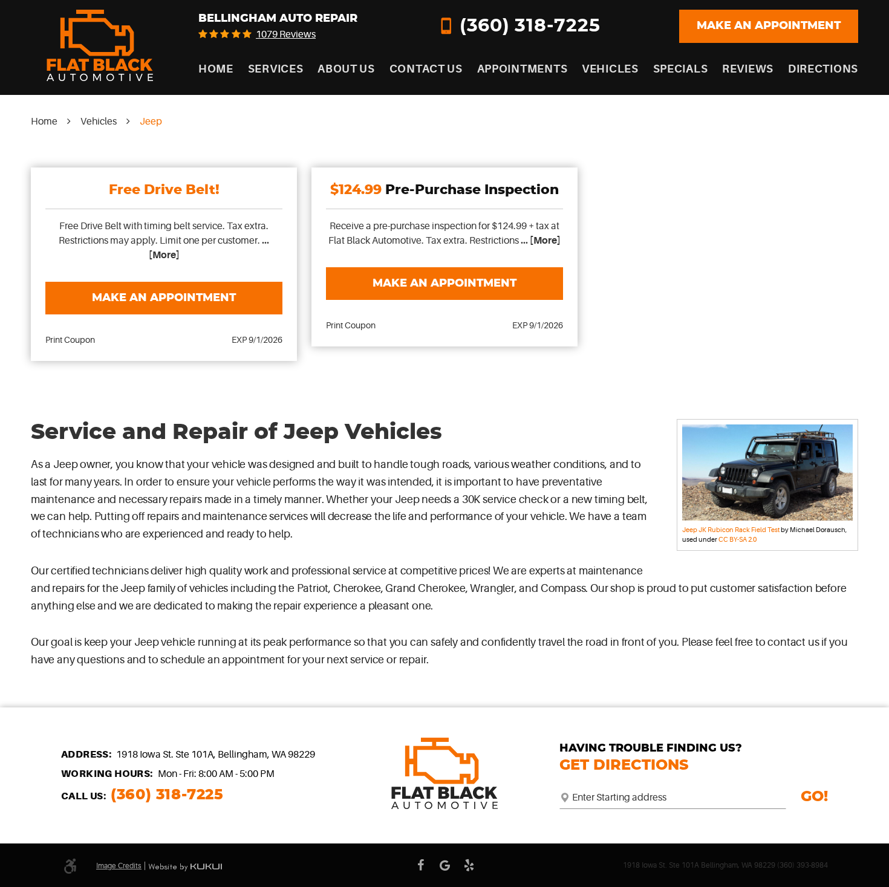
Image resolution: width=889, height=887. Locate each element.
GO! (814, 797)
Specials (680, 69)
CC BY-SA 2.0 (737, 540)
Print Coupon (70, 340)
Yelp (469, 865)
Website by (185, 867)
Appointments (522, 69)
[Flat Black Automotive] (100, 45)
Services (276, 69)
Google (444, 865)
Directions (823, 69)
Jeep (151, 121)
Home (215, 69)
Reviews (747, 69)
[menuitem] (215, 69)
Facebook (420, 865)
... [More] (540, 240)
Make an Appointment (164, 298)
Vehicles (610, 69)
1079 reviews (286, 34)
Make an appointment (769, 26)
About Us (346, 69)
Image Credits (119, 866)
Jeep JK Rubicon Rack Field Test (731, 530)
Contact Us (426, 69)
